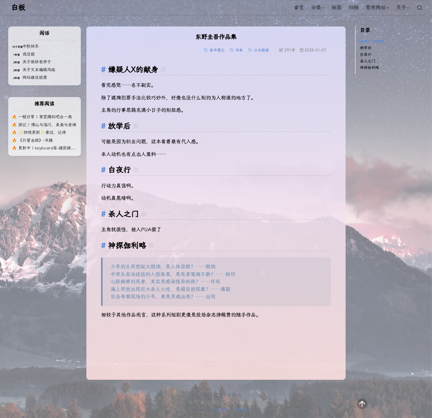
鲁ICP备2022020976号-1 (216, 402)
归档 (354, 7)
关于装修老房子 (36, 61)
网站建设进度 (34, 77)
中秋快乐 (30, 46)
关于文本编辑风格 (38, 69)
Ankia (241, 409)
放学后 (365, 48)
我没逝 (28, 54)
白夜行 (365, 54)
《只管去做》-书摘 (35, 140)
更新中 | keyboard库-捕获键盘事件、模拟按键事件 (65, 148)
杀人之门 (367, 61)
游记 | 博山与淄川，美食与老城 (47, 124)
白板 (18, 7)
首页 (299, 7)
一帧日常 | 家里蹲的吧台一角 (45, 116)
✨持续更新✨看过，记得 (42, 132)
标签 (336, 7)
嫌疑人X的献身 (372, 41)
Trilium (220, 409)
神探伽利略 (369, 67)
